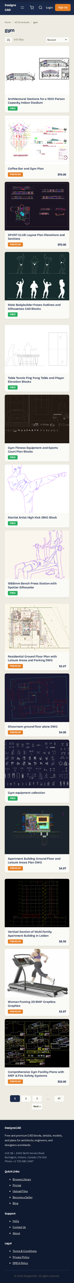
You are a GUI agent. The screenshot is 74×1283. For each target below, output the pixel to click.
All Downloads (22, 22)
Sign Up (62, 7)
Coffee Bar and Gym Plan (26, 168)
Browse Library (22, 1179)
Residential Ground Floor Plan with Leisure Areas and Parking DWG (32, 658)
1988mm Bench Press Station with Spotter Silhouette (32, 585)
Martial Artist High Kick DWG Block (32, 517)
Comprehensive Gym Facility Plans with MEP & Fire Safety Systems (36, 1074)
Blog (15, 1203)
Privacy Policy (21, 1257)
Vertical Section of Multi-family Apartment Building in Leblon (30, 933)
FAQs (16, 1221)
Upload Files (20, 1191)
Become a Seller (23, 1197)
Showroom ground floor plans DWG (33, 726)
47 (59, 1098)
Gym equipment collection (26, 793)
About (16, 1233)
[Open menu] (22, 7)
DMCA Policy (20, 1263)
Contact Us (19, 1227)
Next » (37, 1106)
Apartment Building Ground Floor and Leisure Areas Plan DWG (34, 860)
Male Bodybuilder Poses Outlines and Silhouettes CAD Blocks (34, 307)
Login (49, 7)
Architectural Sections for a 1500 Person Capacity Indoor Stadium (36, 101)
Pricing (17, 1185)
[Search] (40, 7)
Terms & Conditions (25, 1251)
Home (8, 22)
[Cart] (32, 7)
